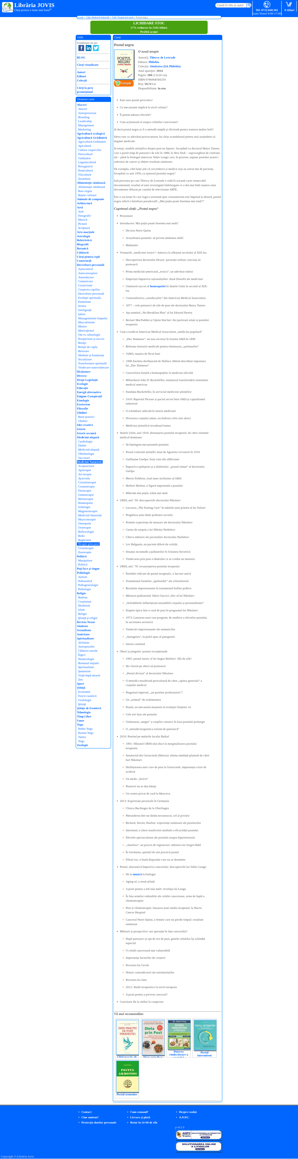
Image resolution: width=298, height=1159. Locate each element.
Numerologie (86, 659)
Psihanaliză (85, 581)
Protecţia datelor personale (98, 1122)
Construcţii (84, 260)
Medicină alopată (88, 437)
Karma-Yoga (85, 732)
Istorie (81, 429)
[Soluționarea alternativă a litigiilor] (198, 1139)
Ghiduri (82, 412)
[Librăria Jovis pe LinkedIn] (88, 48)
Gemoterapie (86, 494)
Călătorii (83, 252)
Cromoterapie (86, 486)
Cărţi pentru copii (88, 256)
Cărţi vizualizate (87, 64)
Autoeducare (86, 277)
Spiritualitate (85, 638)
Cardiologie (85, 441)
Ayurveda (84, 478)
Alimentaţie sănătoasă (91, 182)
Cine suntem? (90, 1117)
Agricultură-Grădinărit (92, 137)
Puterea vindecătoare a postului (178, 1054)
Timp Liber (84, 716)
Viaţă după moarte (89, 675)
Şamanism (84, 671)
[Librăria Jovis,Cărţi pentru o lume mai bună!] (7, 7)
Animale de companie (90, 199)
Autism (82, 577)
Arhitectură (84, 203)
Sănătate (82, 626)
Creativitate (85, 285)
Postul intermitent (204, 1054)
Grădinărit (84, 158)
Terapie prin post (88, 544)
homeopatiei (158, 286)
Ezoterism (83, 404)
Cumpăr (126, 83)
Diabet (82, 445)
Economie (84, 691)
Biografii (82, 244)
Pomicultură (85, 170)
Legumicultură (87, 162)
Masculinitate (86, 322)
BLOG (81, 57)
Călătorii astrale (88, 650)
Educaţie (82, 388)
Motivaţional (86, 330)
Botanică (82, 248)
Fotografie (84, 215)
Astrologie (83, 236)
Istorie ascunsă (86, 433)
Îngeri (82, 655)
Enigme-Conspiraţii (89, 396)
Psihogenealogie (88, 585)
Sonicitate (83, 634)
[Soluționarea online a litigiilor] (198, 1150)
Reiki (81, 535)
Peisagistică (85, 166)
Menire (82, 326)
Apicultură (84, 145)
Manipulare (85, 560)
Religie (81, 593)
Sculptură (84, 228)
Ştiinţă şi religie (87, 618)
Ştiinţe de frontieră (89, 708)
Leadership (85, 121)
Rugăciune (84, 540)
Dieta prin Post (152, 1057)
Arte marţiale (86, 232)
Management (86, 125)
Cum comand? (139, 1112)
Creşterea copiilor (89, 289)
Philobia (154, 62)
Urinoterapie (86, 548)
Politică (82, 556)
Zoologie (82, 745)
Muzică (82, 219)
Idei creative (85, 425)
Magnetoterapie (87, 511)
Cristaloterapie (87, 482)
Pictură (82, 223)
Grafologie (84, 700)
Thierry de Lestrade (162, 57)
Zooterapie (84, 552)
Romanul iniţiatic (88, 663)
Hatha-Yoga (85, 728)
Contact (86, 1112)
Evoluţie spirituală (89, 297)
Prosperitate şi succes (91, 339)
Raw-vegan (85, 191)
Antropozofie (86, 646)
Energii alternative (89, 392)
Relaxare (83, 351)
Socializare (85, 359)
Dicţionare (84, 371)
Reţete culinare (87, 195)
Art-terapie (85, 474)
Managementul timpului (92, 318)
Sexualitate (84, 630)
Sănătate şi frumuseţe (91, 355)
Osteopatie (84, 523)
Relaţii (82, 342)
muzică (137, 874)
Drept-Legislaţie (87, 380)
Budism (82, 597)
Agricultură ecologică (91, 133)
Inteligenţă (84, 310)
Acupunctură (86, 466)
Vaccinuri (84, 458)
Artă (80, 207)
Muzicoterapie (87, 519)
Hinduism (84, 605)
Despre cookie (188, 1112)
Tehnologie (84, 712)
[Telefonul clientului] (267, 5)
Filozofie (82, 408)
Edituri (81, 76)
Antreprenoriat (87, 113)
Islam (81, 609)
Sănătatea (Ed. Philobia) (165, 66)
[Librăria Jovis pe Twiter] (96, 48)
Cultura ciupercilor (89, 150)
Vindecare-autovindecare (93, 367)
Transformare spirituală (92, 363)
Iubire (82, 314)
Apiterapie (84, 470)
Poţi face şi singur (88, 568)
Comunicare (85, 281)
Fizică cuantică (87, 696)
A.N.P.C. (184, 1117)
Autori (81, 72)
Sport (80, 683)
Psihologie (83, 572)
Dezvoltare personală (90, 265)
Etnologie (83, 400)
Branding (84, 117)
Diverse (82, 375)
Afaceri (82, 104)
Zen (80, 679)
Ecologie (82, 384)
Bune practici (86, 416)
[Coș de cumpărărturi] (289, 5)
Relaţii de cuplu (87, 347)
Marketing (84, 129)
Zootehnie (84, 178)
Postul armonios (127, 1094)
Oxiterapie (84, 527)
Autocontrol (85, 269)
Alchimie (83, 642)
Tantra (82, 737)
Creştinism (84, 601)
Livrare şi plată (140, 1117)
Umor (80, 720)
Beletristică (84, 240)
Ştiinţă (81, 687)
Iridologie (84, 507)
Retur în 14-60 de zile (143, 1122)
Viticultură (84, 174)
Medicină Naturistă (89, 461)
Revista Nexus (86, 622)
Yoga (80, 724)
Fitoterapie (84, 490)
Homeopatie (85, 503)
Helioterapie (85, 499)
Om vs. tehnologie (89, 334)
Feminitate (84, 301)
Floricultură (85, 154)
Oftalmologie (86, 453)
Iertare (82, 306)
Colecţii (82, 80)
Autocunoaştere (87, 273)
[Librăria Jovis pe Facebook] (81, 48)
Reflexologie (86, 531)
